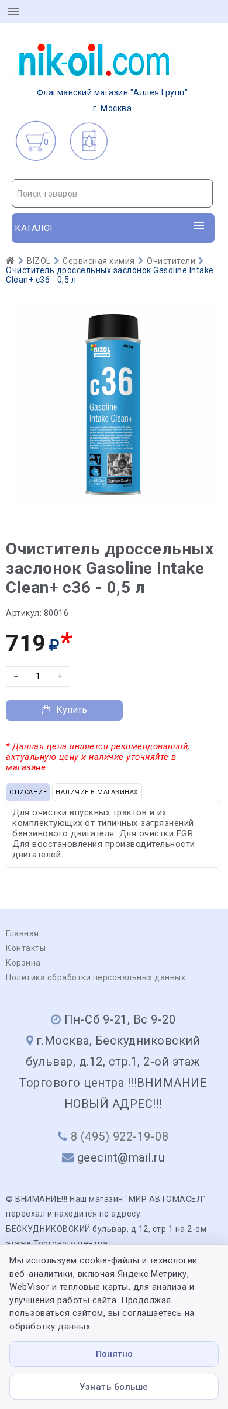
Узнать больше (114, 1387)
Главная (22, 933)
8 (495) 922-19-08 (120, 1136)
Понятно (114, 1354)
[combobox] (112, 193)
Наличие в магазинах (97, 792)
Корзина (23, 962)
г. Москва (112, 100)
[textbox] (112, 194)
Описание (28, 792)
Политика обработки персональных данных (95, 977)
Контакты (26, 948)
